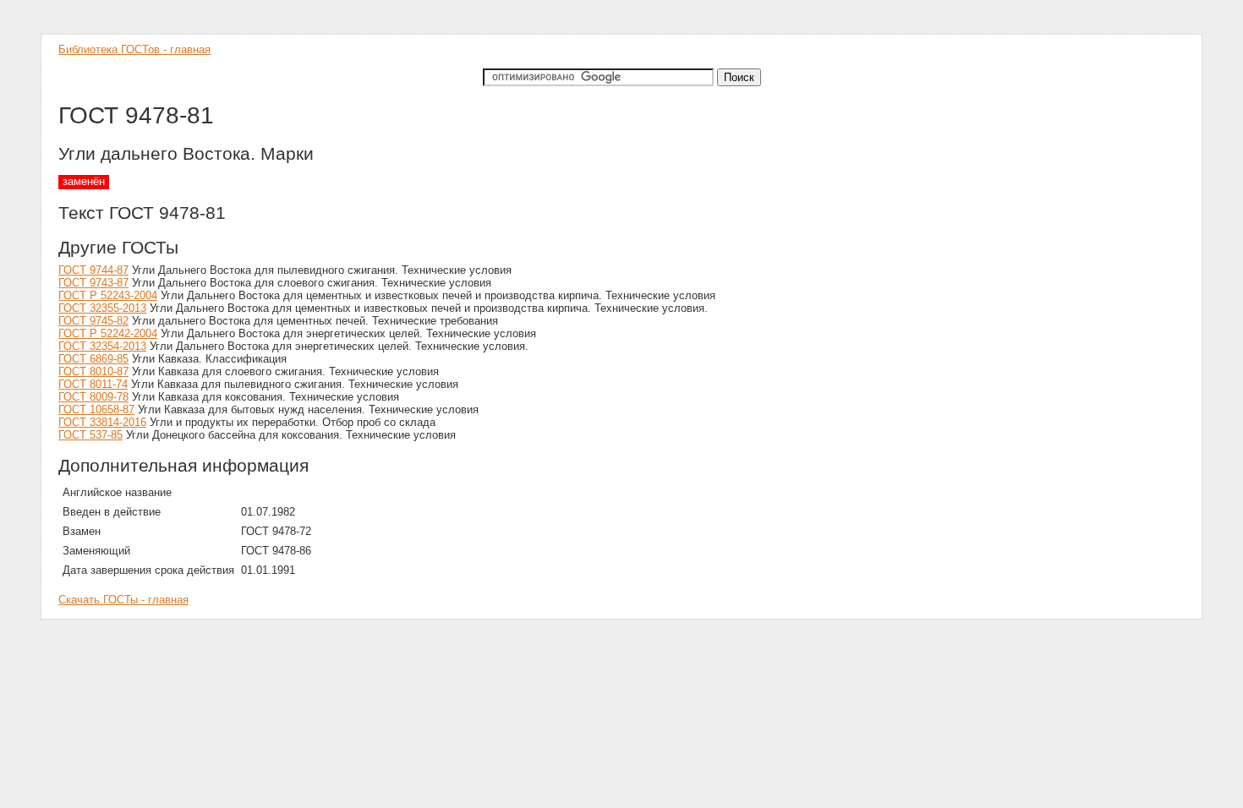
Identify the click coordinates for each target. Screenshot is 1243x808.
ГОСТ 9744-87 (93, 270)
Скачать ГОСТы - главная (123, 599)
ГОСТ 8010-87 (93, 371)
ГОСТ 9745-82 (93, 320)
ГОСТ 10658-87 (96, 409)
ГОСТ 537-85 (90, 435)
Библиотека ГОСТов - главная (134, 49)
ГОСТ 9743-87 (93, 282)
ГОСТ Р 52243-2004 (107, 295)
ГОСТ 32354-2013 (102, 346)
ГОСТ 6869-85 (93, 358)
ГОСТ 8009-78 (93, 396)
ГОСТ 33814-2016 (102, 422)
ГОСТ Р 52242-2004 (107, 333)
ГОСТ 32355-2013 (102, 308)
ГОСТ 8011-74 (93, 384)
